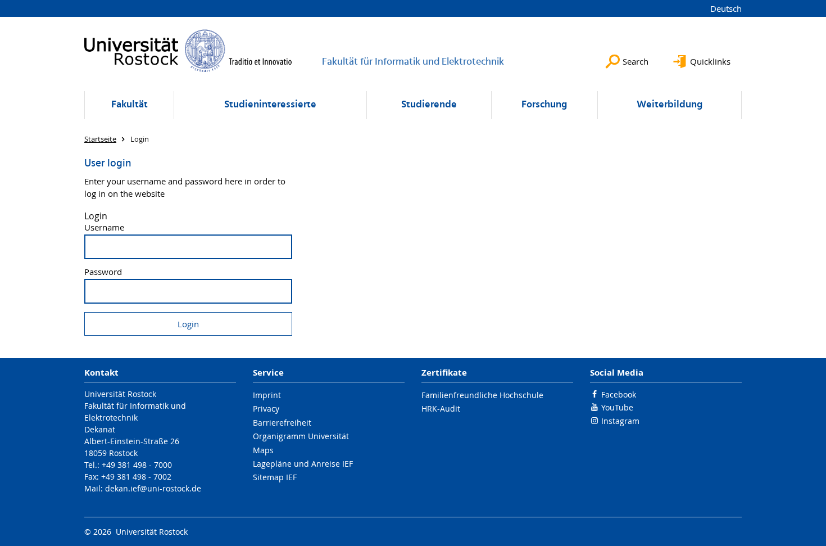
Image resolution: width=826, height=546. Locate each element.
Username (104, 227)
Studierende (429, 105)
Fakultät (129, 105)
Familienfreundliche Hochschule (482, 395)
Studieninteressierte (270, 105)
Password (103, 272)
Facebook (618, 394)
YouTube (617, 407)
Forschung (544, 105)
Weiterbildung (669, 105)
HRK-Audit (440, 408)
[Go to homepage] (188, 50)
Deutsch (726, 8)
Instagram (620, 421)
